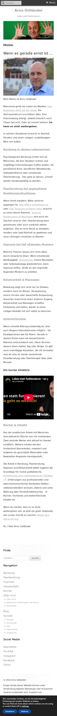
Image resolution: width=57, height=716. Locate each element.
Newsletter (11, 606)
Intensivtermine (14, 318)
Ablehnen (24, 711)
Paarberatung (11, 577)
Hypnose (8, 581)
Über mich (9, 595)
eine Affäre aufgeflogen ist (33, 204)
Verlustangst (26, 260)
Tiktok (7, 664)
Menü (52, 2)
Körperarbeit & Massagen (21, 279)
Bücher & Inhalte (15, 425)
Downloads (12, 623)
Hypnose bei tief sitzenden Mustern (28, 244)
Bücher (7, 590)
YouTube (8, 651)
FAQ (8, 626)
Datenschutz (12, 629)
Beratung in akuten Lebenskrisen (26, 149)
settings (25, 706)
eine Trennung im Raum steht (25, 208)
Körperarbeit (11, 586)
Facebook (9, 660)
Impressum (12, 633)
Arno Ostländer (29, 10)
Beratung (9, 572)
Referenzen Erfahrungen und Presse (23, 602)
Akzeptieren (9, 711)
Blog (6, 611)
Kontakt (8, 615)
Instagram (9, 655)
